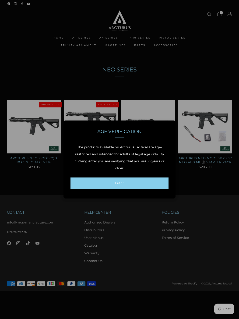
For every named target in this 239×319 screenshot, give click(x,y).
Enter (119, 183)
